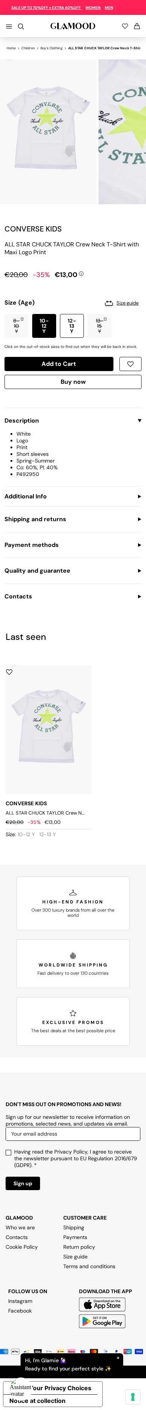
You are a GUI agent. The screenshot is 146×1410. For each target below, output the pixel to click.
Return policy (79, 1247)
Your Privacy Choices (60, 1388)
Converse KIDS (33, 229)
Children (28, 48)
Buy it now (73, 383)
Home (11, 48)
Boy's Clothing (51, 48)
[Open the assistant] (21, 1389)
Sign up (22, 1183)
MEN (109, 7)
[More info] (81, 273)
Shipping (73, 1227)
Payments (75, 1237)
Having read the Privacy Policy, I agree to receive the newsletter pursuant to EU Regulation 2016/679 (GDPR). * (75, 1158)
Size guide (75, 1256)
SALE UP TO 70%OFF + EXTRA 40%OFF (46, 7)
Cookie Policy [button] (22, 1247)
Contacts (17, 1237)
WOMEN (93, 7)
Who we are (20, 1227)
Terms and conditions (89, 1266)
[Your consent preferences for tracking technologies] (133, 1397)
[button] (16, 326)
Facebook (20, 1310)
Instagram (20, 1301)
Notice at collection (37, 1400)
